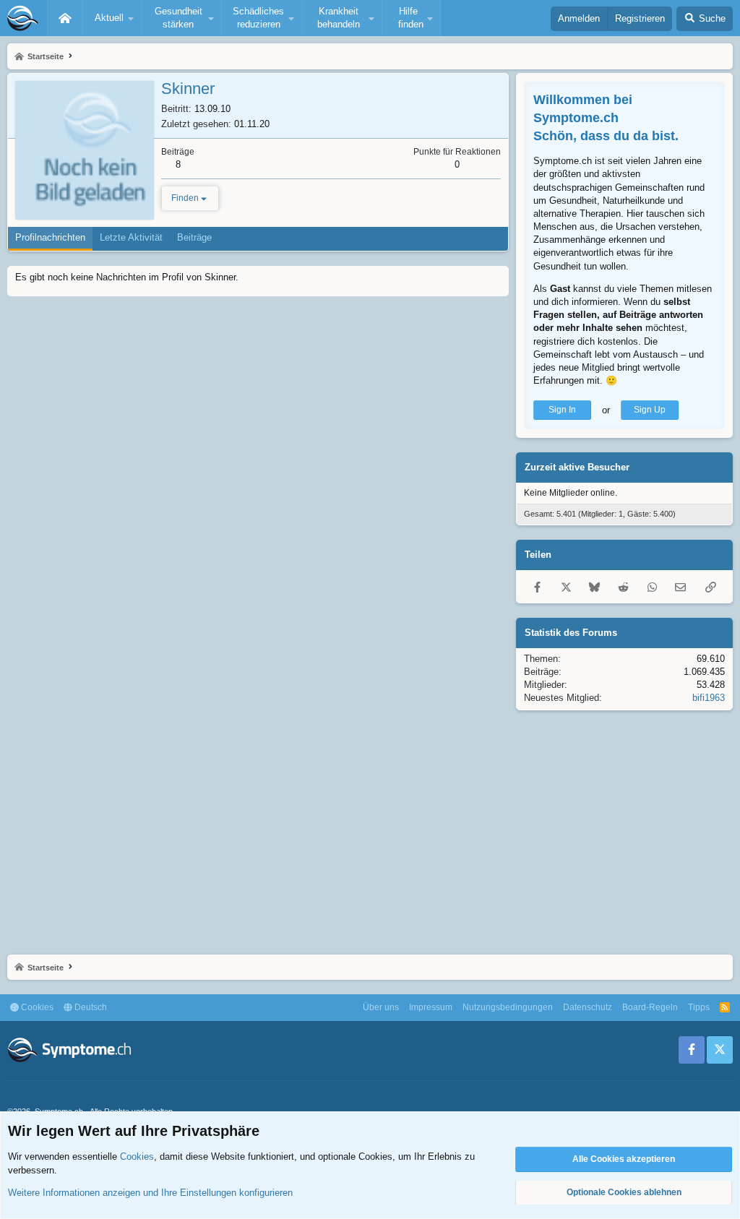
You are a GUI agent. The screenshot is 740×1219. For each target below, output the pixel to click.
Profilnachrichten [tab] (50, 237)
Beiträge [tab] (194, 237)
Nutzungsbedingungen (507, 1007)
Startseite (65, 18)
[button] (112, 18)
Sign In (562, 410)
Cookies (36, 1007)
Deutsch (89, 1007)
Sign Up (650, 410)
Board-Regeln (650, 1007)
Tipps (699, 1007)
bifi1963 (708, 697)
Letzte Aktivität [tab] (131, 237)
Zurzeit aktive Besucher (577, 467)
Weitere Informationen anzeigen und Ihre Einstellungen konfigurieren (150, 1192)
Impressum (430, 1007)
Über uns (381, 1007)
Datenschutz (587, 1007)
